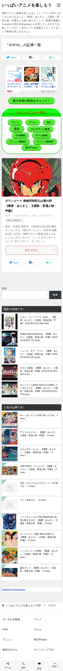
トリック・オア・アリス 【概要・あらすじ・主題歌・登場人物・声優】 (39, 354)
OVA (5, 629)
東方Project (40, 639)
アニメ (37, 619)
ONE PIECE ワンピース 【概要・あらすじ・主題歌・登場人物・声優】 (38, 469)
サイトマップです (44, 649)
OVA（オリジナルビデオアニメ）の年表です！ (39, 484)
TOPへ (55, 666)
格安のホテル (10, 649)
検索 (4, 288)
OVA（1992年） (14, 220)
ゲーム (37, 629)
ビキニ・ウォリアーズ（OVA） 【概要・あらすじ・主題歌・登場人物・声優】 (38, 320)
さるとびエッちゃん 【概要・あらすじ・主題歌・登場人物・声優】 (38, 452)
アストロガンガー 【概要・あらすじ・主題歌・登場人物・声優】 (39, 434)
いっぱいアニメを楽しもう (27, 5)
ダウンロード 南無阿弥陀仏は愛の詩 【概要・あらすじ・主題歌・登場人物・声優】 (31, 205)
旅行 (24, 667)
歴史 (39, 668)
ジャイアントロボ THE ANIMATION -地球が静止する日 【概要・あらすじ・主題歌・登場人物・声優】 (39, 520)
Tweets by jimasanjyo (13, 589)
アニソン (7, 639)
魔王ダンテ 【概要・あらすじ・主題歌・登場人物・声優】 (38, 569)
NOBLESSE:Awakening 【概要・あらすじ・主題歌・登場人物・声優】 (39, 337)
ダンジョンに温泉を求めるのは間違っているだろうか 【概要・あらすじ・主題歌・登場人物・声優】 (39, 390)
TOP (23, 605)
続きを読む (31, 250)
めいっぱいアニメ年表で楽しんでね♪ (39, 417)
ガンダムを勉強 (11, 619)
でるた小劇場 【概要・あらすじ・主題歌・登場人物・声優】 (39, 371)
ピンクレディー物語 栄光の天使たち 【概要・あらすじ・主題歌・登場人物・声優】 (39, 537)
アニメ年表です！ (33, 500)
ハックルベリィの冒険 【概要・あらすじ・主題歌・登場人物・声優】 (39, 554)
